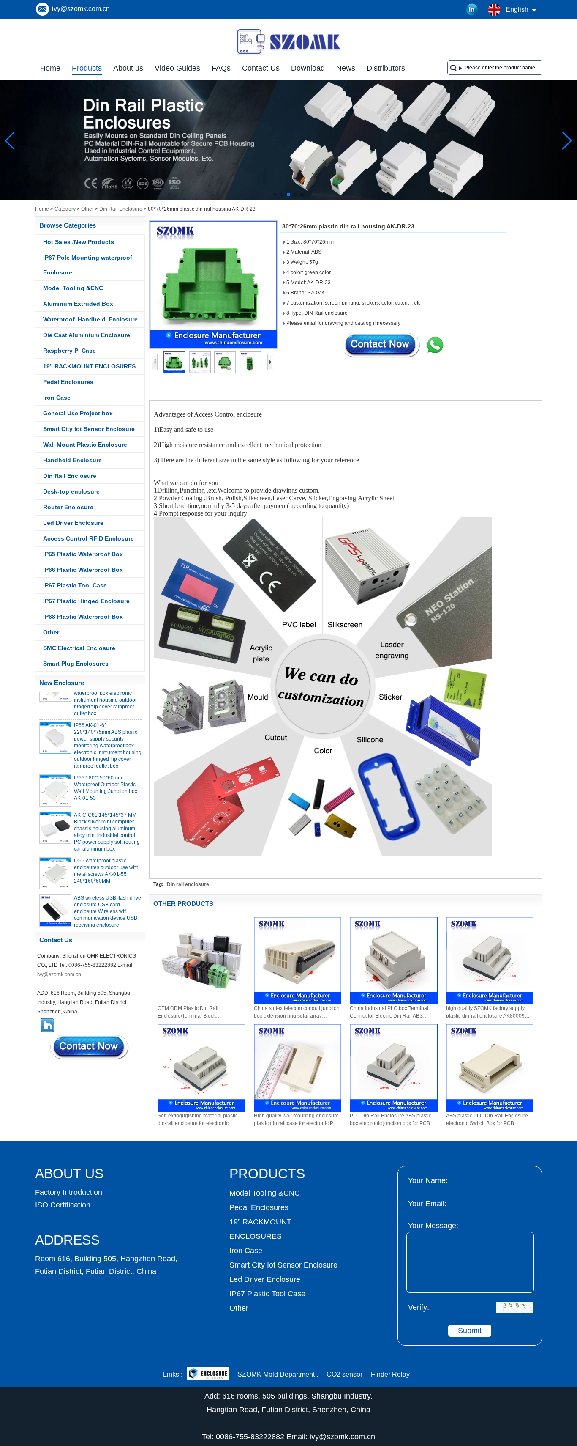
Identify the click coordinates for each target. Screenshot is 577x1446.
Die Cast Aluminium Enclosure (86, 335)
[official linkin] (472, 9)
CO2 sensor (344, 1374)
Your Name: (428, 1180)
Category (65, 209)
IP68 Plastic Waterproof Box (83, 616)
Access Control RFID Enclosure (88, 538)
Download (308, 68)
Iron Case (57, 397)
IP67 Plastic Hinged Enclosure (86, 601)
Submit (470, 1330)
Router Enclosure (68, 507)
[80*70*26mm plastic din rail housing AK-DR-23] (213, 284)
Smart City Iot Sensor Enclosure (89, 428)
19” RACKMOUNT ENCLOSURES (89, 366)
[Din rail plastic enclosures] (288, 199)
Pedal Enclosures (68, 382)
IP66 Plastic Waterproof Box (83, 569)
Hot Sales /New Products (78, 242)
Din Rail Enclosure (120, 209)
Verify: (418, 1307)
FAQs (221, 68)
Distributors (386, 68)
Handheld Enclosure (72, 460)
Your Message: (433, 1225)
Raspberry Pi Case (69, 350)
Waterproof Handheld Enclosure (90, 319)
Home (50, 68)
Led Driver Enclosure (73, 522)
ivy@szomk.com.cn (81, 8)
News (345, 68)
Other (87, 209)
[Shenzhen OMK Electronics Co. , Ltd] (288, 54)
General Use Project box (78, 413)
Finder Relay (390, 1374)
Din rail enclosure (188, 884)
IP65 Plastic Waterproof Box (83, 554)
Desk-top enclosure (71, 491)
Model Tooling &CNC (73, 288)
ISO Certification (62, 1205)
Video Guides (177, 68)
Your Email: (427, 1203)
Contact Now (90, 1047)
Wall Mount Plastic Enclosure (85, 444)
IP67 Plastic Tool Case (75, 585)
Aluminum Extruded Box (78, 303)
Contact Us (261, 68)
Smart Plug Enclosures (76, 663)
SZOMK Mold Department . (277, 1374)
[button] (275, 194)
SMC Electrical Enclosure (79, 648)
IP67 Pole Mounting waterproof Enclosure (87, 265)
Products (87, 68)
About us (128, 68)
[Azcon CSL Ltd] (208, 1375)
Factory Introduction (68, 1192)
